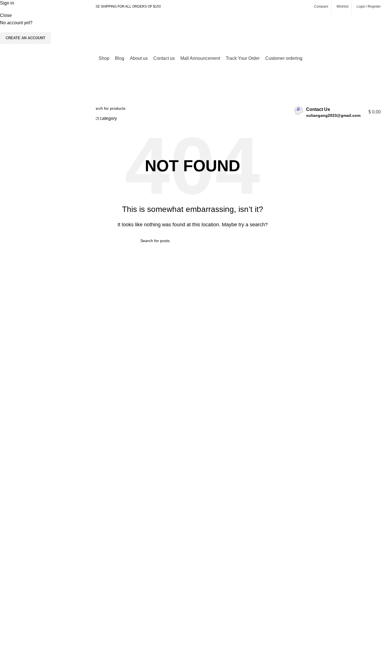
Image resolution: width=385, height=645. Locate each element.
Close (6, 15)
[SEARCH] (282, 112)
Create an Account (25, 38)
